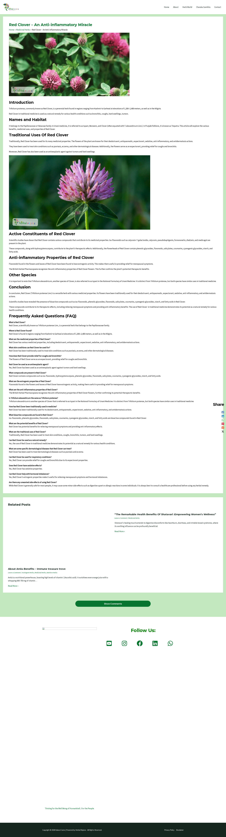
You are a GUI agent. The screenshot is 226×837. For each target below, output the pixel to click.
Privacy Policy (169, 830)
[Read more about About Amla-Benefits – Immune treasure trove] (60, 538)
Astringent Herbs (28, 572)
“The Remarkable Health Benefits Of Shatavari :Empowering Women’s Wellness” (165, 514)
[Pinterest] (223, 423)
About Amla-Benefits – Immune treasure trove (37, 568)
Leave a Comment (14, 572)
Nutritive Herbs (52, 572)
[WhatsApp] (223, 419)
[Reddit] (223, 427)
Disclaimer (180, 830)
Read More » (13, 586)
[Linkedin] (223, 416)
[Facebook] (223, 412)
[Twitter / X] (223, 431)
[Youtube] (109, 643)
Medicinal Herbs (40, 572)
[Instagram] (124, 643)
